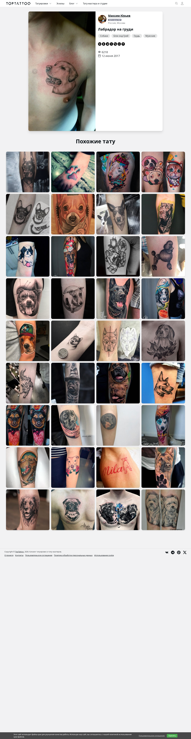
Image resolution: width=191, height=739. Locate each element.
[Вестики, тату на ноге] (163, 509)
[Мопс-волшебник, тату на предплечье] (73, 383)
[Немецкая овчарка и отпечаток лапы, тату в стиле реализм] (163, 467)
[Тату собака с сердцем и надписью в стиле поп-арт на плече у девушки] (27, 425)
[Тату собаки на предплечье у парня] (73, 425)
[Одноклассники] (103, 44)
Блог (71, 3)
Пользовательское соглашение (38, 555)
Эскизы (60, 3)
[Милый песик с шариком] (27, 256)
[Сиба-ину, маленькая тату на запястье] (73, 341)
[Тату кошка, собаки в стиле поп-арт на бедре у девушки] (163, 172)
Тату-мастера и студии (95, 3)
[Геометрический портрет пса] (118, 214)
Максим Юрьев (119, 16)
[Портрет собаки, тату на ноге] (27, 509)
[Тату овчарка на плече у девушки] (73, 256)
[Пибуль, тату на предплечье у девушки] (163, 214)
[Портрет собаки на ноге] (73, 214)
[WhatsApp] (119, 44)
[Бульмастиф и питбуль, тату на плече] (118, 383)
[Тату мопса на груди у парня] (73, 509)
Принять (172, 736)
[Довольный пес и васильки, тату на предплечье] (27, 467)
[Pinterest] (123, 44)
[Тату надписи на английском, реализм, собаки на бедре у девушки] (118, 172)
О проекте (8, 555)
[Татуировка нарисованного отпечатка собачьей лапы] (73, 172)
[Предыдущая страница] (35, 71)
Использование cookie (104, 555)
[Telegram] (107, 44)
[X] (111, 44)
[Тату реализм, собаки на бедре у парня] (118, 298)
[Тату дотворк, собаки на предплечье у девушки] (73, 298)
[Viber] (115, 44)
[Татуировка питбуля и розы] (73, 467)
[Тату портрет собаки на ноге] (163, 383)
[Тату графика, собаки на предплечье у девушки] (27, 214)
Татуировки (41, 3)
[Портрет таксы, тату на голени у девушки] (118, 425)
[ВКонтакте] (99, 44)
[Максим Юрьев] (102, 19)
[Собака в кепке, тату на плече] (27, 341)
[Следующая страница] (89, 71)
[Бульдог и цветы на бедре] (118, 256)
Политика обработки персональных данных (73, 555)
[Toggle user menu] (182, 3)
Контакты (19, 555)
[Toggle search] (176, 3)
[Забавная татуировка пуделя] (163, 256)
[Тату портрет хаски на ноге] (163, 425)
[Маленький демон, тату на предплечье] (27, 383)
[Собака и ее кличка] (118, 467)
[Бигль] (163, 341)
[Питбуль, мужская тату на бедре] (27, 298)
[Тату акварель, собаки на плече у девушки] (163, 298)
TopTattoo (19, 551)
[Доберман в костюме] (27, 172)
